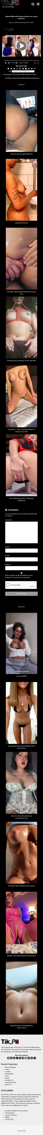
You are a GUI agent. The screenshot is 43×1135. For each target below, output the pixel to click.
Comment (8, 520)
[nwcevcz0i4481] (21, 673)
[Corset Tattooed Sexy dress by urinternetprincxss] (21, 813)
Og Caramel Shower (21, 223)
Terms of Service (11, 1115)
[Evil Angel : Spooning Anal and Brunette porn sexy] (21, 289)
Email (7, 555)
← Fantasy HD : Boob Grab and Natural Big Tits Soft (19, 74)
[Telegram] (23, 68)
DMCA (7, 1117)
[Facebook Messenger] (8, 68)
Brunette (16, 22)
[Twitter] (11, 68)
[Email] (31, 68)
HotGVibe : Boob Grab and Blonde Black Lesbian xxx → (23, 78)
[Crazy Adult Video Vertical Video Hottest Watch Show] (21, 743)
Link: (10, 71)
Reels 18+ (8, 1084)
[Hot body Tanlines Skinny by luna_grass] (21, 883)
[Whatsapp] (17, 68)
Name (7, 547)
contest (8, 1071)
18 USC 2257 (9, 1119)
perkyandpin (9, 1074)
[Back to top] (39, 1131)
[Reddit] (14, 68)
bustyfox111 (9, 1080)
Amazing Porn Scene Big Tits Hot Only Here (21, 360)
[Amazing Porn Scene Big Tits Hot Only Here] (21, 358)
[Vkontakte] (29, 68)
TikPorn (31, 22)
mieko (7, 1069)
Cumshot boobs (10, 1082)
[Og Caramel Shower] (21, 220)
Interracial (22, 22)
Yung (7, 1076)
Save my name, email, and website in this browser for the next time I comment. (19, 576)
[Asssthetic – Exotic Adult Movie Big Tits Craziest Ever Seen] (21, 427)
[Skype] (26, 68)
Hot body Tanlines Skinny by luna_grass (21, 886)
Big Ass (11, 22)
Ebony (7, 1078)
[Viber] (20, 68)
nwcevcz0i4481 (21, 676)
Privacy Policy (9, 1113)
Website (8, 564)
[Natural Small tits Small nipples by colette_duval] (21, 1023)
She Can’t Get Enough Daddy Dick (22, 154)
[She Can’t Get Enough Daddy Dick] (21, 151)
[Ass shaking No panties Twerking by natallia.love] (21, 495)
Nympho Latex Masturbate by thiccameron (21, 956)
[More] (34, 68)
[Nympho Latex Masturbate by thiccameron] (21, 953)
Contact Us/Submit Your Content (16, 1111)
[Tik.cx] (10, 3)
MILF (27, 22)
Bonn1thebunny (10, 1067)
